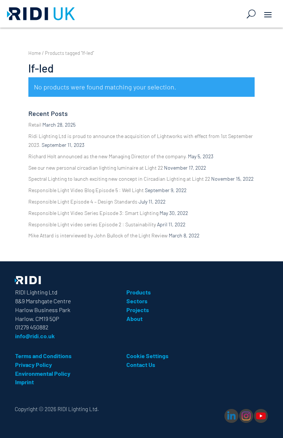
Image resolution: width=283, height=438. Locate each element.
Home (34, 53)
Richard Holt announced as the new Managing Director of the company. (107, 156)
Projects (137, 309)
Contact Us (140, 364)
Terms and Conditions (43, 355)
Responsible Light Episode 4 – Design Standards (82, 201)
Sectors (136, 300)
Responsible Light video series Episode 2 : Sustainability (92, 224)
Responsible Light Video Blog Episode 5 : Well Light (86, 190)
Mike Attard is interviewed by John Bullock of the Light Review (98, 235)
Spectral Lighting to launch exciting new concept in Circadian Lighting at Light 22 (119, 179)
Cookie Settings (147, 355)
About (134, 318)
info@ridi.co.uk (35, 335)
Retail (34, 124)
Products (138, 292)
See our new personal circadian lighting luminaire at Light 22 (95, 168)
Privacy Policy (33, 364)
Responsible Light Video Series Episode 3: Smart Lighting (93, 213)
